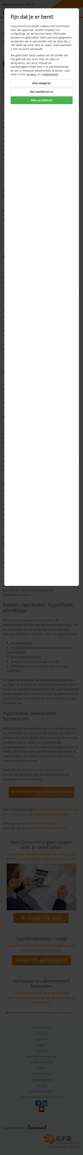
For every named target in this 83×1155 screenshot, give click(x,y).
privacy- (32, 74)
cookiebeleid (50, 74)
